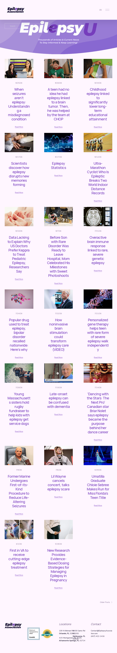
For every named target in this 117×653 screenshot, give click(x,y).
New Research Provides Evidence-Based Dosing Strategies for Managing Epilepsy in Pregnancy (58, 565)
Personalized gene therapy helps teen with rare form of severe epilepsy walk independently (98, 334)
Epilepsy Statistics (58, 165)
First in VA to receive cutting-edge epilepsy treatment (18, 559)
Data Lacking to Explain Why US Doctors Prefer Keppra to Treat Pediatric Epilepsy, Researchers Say (19, 254)
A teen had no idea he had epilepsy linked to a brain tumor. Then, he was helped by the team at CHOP (58, 104)
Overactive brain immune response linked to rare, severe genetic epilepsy (98, 250)
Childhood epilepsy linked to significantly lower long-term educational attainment (98, 104)
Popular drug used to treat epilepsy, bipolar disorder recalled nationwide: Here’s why (19, 334)
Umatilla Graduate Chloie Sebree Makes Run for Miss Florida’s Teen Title (98, 487)
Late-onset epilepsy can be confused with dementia (58, 400)
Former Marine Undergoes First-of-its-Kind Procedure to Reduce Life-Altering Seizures (19, 491)
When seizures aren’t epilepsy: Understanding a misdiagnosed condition (19, 104)
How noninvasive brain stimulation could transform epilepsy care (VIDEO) (58, 334)
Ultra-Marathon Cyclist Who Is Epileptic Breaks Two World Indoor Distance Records (98, 178)
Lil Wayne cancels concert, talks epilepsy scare (58, 482)
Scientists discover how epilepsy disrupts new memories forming (19, 174)
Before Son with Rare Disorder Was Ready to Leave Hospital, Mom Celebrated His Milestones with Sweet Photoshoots (58, 256)
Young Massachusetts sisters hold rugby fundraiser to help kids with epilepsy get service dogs (19, 408)
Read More (19, 127)
